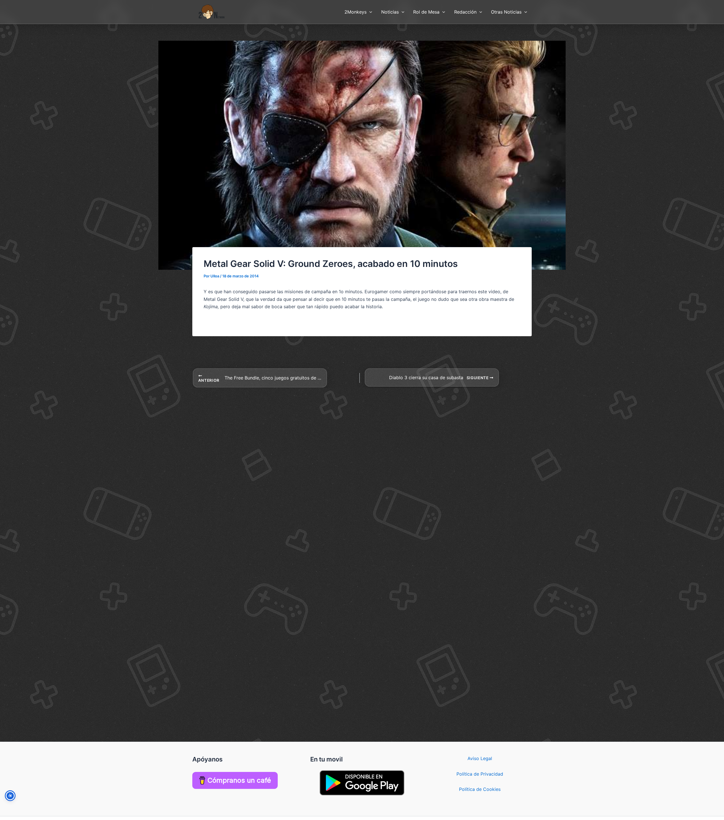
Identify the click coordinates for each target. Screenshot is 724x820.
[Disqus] (362, 458)
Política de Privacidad (479, 774)
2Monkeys (355, 12)
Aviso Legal (479, 758)
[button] (369, 12)
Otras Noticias (506, 12)
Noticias (390, 12)
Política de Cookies (480, 789)
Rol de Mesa (426, 12)
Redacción (465, 12)
